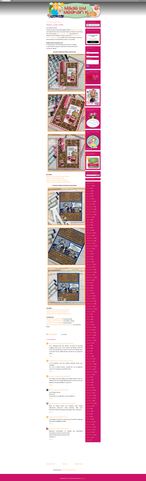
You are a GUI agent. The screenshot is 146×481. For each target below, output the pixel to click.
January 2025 (89, 235)
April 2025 (88, 227)
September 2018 (90, 434)
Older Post (78, 464)
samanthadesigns (54, 403)
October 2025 (89, 211)
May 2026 (88, 193)
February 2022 (89, 327)
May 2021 (88, 350)
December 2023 (90, 269)
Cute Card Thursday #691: (54, 322)
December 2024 (90, 238)
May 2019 (88, 413)
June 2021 (88, 348)
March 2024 (89, 261)
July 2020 (88, 377)
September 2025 (90, 214)
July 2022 (88, 314)
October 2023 (89, 274)
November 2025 (90, 209)
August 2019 (89, 405)
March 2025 (89, 230)
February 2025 (89, 232)
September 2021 (90, 340)
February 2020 (90, 390)
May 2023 (88, 287)
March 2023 (89, 293)
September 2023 (90, 277)
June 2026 (88, 190)
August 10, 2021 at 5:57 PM (61, 389)
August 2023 (89, 280)
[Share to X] (64, 334)
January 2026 (89, 204)
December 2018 (90, 426)
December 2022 (90, 301)
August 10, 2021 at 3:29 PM (62, 376)
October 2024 (89, 243)
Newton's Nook (76, 29)
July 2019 (88, 408)
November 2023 (90, 272)
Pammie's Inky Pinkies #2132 (54, 319)
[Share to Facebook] (65, 334)
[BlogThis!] (62, 334)
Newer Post (50, 464)
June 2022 (88, 316)
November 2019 (90, 398)
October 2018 (89, 432)
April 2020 (88, 384)
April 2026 (88, 196)
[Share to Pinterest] (66, 334)
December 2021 (90, 332)
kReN (50, 417)
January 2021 (89, 361)
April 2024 (88, 259)
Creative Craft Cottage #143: (54, 320)
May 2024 (88, 256)
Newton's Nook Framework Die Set (57, 180)
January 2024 (89, 266)
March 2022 (89, 324)
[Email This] (61, 334)
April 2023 (88, 290)
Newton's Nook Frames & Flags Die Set (58, 182)
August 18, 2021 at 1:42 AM (61, 428)
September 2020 (90, 371)
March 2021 (89, 356)
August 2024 (89, 248)
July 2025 (88, 219)
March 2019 (89, 419)
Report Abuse (90, 178)
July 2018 (88, 440)
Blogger (83, 478)
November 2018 (90, 429)
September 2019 (90, 403)
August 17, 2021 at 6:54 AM (60, 417)
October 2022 (89, 306)
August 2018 (89, 437)
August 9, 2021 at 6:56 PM (65, 360)
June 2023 (88, 285)
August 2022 (89, 311)
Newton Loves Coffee (63, 33)
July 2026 (88, 188)
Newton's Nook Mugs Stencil (55, 178)
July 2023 (88, 282)
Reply (51, 355)
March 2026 (89, 198)
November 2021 (90, 335)
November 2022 (90, 303)
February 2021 (89, 358)
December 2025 (90, 206)
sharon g (52, 376)
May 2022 (88, 319)
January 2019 (89, 424)
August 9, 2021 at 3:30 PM (66, 343)
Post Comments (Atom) (69, 470)
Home (65, 464)
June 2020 (88, 379)
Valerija (51, 428)
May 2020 (88, 382)
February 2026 (90, 201)
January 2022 (89, 329)
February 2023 (89, 295)
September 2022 (90, 308)
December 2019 (90, 395)
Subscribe (93, 42)
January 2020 (89, 392)
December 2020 (90, 364)
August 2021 (89, 343)
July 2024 (88, 251)
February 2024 (90, 264)
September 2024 (90, 245)
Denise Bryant (53, 360)
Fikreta (51, 389)
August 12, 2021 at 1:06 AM (68, 403)
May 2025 (88, 225)
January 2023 (89, 298)
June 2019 (88, 411)
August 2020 (89, 374)
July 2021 (88, 345)
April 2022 (88, 322)
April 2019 (88, 416)
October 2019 (89, 400)
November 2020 (90, 366)
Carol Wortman (54, 343)
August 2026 (89, 185)
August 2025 (89, 217)
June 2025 (88, 222)
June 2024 (88, 253)
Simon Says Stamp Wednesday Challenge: (59, 324)
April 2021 (88, 353)
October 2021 (89, 337)
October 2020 (89, 369)
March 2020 (89, 387)
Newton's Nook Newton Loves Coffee (57, 176)
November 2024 (90, 240)
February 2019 (89, 421)
